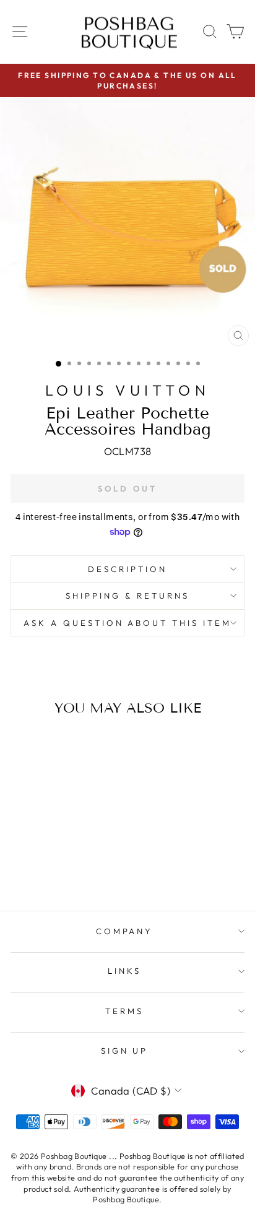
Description (127, 569)
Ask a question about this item (127, 623)
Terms (124, 1011)
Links (124, 971)
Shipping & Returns (127, 596)
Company (124, 931)
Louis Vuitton (127, 390)
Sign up (125, 1051)
